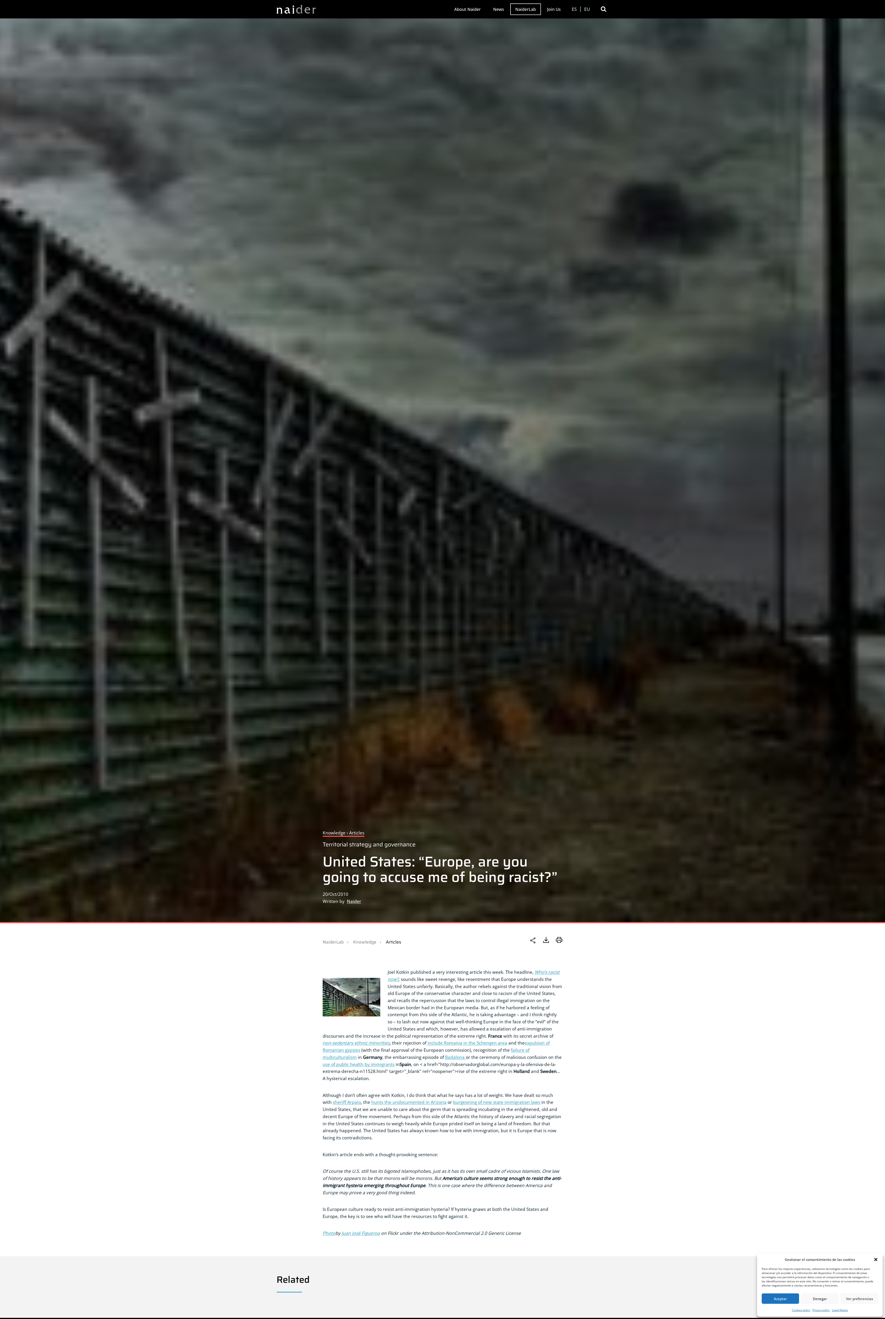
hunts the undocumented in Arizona (408, 1102)
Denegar (820, 1298)
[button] (875, 1259)
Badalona (455, 1057)
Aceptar (780, 1298)
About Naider (467, 9)
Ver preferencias (859, 1298)
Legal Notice (840, 1310)
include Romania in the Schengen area (467, 1043)
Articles (393, 941)
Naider (354, 901)
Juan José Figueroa (361, 1233)
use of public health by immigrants (359, 1064)
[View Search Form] (603, 9)
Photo (329, 1233)
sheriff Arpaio (347, 1102)
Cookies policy (801, 1310)
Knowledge (364, 941)
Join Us (554, 9)
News (498, 9)
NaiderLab (525, 9)
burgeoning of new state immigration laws (496, 1102)
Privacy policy (821, 1310)
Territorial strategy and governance (369, 844)
